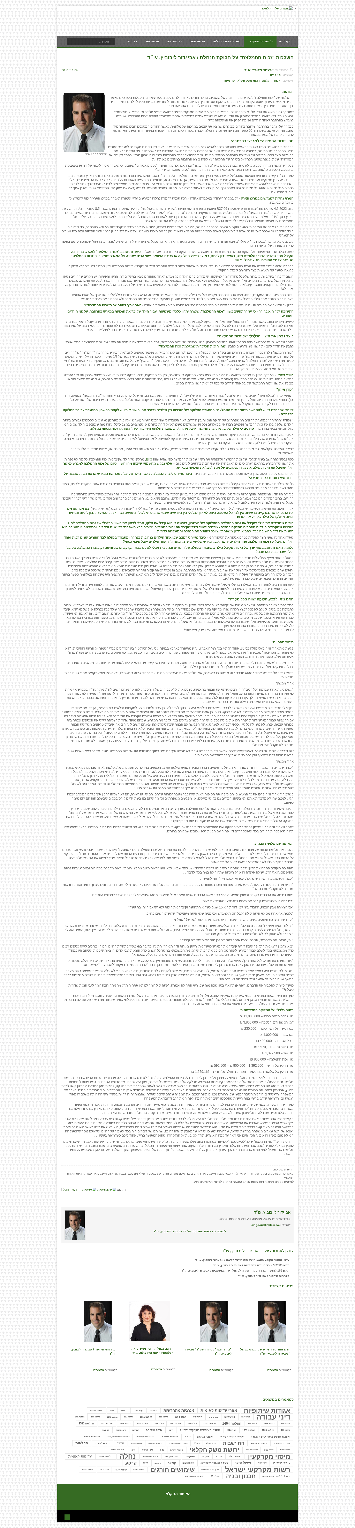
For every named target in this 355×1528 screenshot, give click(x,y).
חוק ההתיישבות (136, 1443)
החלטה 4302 (231, 1430)
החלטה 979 (180, 1417)
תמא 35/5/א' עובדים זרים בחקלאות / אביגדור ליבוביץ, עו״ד (251, 1265)
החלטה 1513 (125, 1424)
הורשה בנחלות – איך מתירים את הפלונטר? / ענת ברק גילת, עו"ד (152, 1350)
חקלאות (81, 1443)
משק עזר (190, 1456)
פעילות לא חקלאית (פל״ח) (214, 1463)
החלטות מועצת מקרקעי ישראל (200, 1430)
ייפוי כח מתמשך (252, 1450)
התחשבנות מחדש (259, 1443)
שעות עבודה (104, 1469)
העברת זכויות (121, 1430)
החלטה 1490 (159, 1423)
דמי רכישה (229, 1417)
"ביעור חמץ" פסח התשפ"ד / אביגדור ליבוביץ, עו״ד (208, 1351)
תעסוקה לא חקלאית (194, 1476)
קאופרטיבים (188, 1463)
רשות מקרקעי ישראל (257, 1470)
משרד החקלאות (171, 1456)
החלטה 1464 (252, 1423)
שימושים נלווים (138, 1469)
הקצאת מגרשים (205, 1437)
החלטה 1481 (175, 1424)
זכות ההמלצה (271, 80)
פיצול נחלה (242, 1463)
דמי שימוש (213, 1417)
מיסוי (133, 1450)
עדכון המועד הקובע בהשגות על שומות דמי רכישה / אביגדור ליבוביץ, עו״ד (242, 1259)
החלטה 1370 (112, 1417)
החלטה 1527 (285, 1430)
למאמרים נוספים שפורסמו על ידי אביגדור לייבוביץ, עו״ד (189, 1231)
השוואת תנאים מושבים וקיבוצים (118, 1437)
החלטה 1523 (86, 1423)
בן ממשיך (138, 1410)
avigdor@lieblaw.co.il (266, 1225)
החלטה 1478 (192, 1423)
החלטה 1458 (269, 1424)
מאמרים (275, 74)
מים (162, 1450)
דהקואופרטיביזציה (96, 1410)
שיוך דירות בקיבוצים (210, 1470)
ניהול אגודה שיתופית (105, 1456)
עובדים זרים (281, 1463)
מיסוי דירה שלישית (117, 1450)
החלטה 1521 (107, 1423)
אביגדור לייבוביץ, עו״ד (259, 70)
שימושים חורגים (173, 1470)
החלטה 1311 (146, 1417)
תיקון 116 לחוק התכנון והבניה (276, 1476)
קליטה (145, 1463)
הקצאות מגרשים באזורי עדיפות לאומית (270, 1437)
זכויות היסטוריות (155, 1443)
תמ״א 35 (215, 1476)
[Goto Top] (67, 1516)
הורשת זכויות (197, 1417)
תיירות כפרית (87, 1470)
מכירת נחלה (235, 1456)
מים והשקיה (147, 1450)
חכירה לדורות (102, 1443)
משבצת (219, 1456)
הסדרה (135, 1430)
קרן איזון (229, 80)
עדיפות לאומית (80, 1456)
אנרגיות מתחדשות (179, 1410)
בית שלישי (153, 1410)
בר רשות (124, 1410)
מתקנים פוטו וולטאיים (150, 1456)
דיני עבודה (273, 1417)
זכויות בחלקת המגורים (178, 1443)
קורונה (172, 1463)
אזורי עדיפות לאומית (219, 1410)
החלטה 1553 (268, 1430)
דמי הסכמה (245, 1417)
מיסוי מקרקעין (269, 1456)
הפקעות (105, 1430)
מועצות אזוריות (176, 1450)
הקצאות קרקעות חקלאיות (232, 1437)
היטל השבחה (154, 1430)
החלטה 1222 (163, 1417)
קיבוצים (157, 1463)
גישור (112, 1410)
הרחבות (187, 1437)
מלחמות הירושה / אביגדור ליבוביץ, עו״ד (263, 1276)
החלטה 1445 (79, 1417)
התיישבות (233, 1443)
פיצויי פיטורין (262, 1463)
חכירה (120, 1443)
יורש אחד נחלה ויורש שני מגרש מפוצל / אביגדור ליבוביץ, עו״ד (264, 1351)
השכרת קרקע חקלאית (282, 1443)
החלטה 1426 (95, 1417)
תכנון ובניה (241, 1476)
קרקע (131, 1463)
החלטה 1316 (128, 1417)
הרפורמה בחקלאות (170, 1437)
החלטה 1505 (142, 1424)
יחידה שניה (269, 1450)
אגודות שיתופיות (267, 1410)
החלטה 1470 (209, 1423)
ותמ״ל (197, 1443)
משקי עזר (205, 1456)
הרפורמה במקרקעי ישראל (145, 1437)
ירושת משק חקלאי (248, 80)
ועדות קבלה (211, 1443)
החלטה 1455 (285, 1423)
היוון (170, 1430)
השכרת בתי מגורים (92, 1437)
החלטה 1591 (248, 1430)
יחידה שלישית (285, 1450)
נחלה (128, 1456)
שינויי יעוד (121, 1469)
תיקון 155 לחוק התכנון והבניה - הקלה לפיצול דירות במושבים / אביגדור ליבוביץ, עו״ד (235, 1270)
